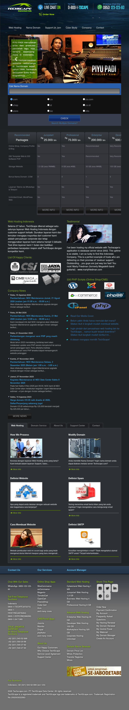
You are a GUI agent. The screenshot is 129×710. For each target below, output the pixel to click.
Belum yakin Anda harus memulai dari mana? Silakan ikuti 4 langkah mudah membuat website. (94, 322)
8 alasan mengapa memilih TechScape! (90, 339)
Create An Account (105, 638)
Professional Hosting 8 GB (79, 604)
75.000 (72, 140)
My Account (101, 613)
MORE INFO (48, 209)
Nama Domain (33, 27)
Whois (70, 660)
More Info (17, 469)
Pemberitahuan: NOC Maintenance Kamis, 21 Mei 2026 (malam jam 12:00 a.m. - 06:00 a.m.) (34, 317)
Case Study (71, 27)
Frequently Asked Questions (104, 618)
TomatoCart (42, 595)
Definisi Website (19, 478)
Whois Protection (74, 653)
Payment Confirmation (106, 610)
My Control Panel (104, 628)
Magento (41, 592)
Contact (100, 27)
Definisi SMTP (76, 524)
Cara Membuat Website (23, 524)
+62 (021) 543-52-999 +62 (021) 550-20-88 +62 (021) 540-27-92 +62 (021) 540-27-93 (17, 643)
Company (87, 27)
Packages (22, 140)
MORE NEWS (20, 416)
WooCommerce (44, 585)
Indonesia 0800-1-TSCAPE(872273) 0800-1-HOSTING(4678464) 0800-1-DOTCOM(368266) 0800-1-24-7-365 (19, 611)
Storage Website (16, 166)
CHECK (64, 118)
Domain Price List (75, 650)
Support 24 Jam (53, 27)
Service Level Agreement (48, 653)
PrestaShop (42, 601)
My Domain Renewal (105, 625)
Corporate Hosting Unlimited (75, 637)
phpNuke (41, 632)
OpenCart (41, 598)
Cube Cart (42, 604)
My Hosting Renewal (105, 622)
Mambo (40, 626)
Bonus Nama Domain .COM (20, 176)
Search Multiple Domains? (64, 123)
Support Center (44, 656)
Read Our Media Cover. (82, 315)
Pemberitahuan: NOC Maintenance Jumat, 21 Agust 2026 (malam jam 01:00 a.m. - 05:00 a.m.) (35, 299)
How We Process (19, 434)
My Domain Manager (105, 635)
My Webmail (102, 632)
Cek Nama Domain (18, 86)
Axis (39, 608)
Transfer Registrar (75, 656)
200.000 (96, 140)
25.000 (48, 140)
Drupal (40, 629)
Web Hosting (15, 27)
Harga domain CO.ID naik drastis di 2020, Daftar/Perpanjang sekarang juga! (30, 401)
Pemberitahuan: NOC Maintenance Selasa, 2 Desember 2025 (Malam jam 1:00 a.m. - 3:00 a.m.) (34, 363)
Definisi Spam (76, 478)
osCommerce (43, 589)
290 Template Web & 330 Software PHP (19, 157)
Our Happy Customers (47, 647)
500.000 (120, 140)
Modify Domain (76, 434)
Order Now (101, 606)
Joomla (40, 623)
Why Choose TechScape (48, 650)
